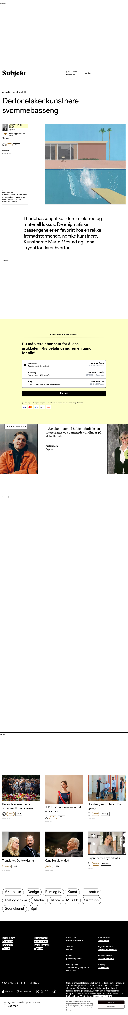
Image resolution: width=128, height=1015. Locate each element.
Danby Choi (103, 941)
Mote (55, 900)
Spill (34, 909)
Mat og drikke (16, 900)
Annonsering (41, 941)
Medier (39, 900)
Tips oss (38, 948)
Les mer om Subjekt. (102, 996)
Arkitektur (13, 892)
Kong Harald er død (57, 860)
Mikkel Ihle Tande (106, 959)
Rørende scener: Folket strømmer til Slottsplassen (18, 806)
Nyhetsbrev (8, 938)
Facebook (7, 941)
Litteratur (90, 892)
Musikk (72, 900)
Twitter (6, 948)
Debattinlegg (41, 945)
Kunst (9, 145)
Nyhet (16, 145)
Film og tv (53, 892)
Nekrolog (105, 814)
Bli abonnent (41, 938)
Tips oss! (5, 138)
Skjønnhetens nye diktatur (104, 858)
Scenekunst (14, 909)
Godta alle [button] (111, 1002)
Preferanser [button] (111, 1007)
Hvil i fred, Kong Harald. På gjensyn (104, 806)
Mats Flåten (103, 968)
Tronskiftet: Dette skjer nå (18, 860)
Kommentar (106, 863)
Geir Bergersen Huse (107, 950)
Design (33, 892)
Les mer (13, 1006)
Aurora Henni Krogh (15, 126)
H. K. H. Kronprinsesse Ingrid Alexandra (63, 809)
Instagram (7, 945)
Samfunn (10, 814)
